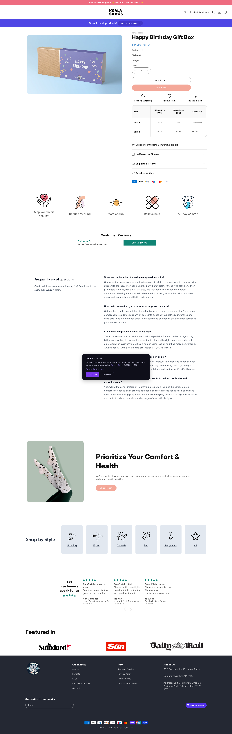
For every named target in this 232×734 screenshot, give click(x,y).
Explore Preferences (95, 369)
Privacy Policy (117, 365)
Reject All (107, 375)
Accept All (92, 375)
